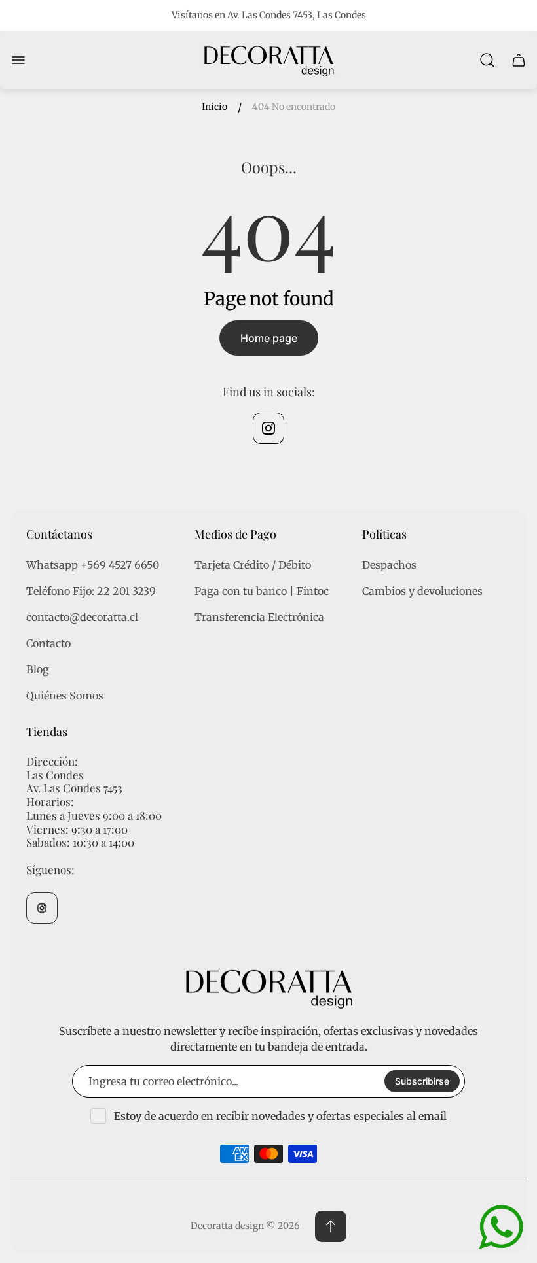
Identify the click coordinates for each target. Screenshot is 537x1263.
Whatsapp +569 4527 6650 (92, 564)
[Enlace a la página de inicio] (268, 988)
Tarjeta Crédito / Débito (252, 564)
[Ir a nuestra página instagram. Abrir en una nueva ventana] (268, 428)
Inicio (214, 106)
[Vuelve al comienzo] (330, 1226)
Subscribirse (422, 1080)
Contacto (48, 643)
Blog (37, 669)
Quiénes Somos (64, 695)
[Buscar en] (487, 60)
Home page (268, 338)
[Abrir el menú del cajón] (18, 60)
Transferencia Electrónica (259, 617)
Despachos (389, 564)
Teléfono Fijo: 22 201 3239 (91, 591)
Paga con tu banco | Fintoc (261, 591)
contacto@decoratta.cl (82, 617)
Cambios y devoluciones (422, 591)
